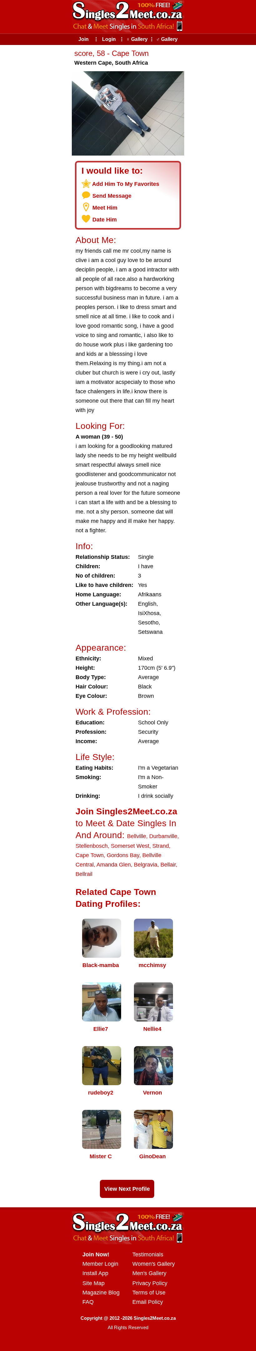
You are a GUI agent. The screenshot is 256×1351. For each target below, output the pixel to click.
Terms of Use (148, 1292)
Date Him (104, 219)
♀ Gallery (137, 39)
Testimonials (147, 1254)
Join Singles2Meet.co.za (126, 811)
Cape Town (90, 855)
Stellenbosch (92, 846)
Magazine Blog (101, 1292)
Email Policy (147, 1302)
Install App (95, 1273)
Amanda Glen (113, 865)
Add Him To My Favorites (125, 184)
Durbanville (163, 836)
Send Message (111, 196)
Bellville (136, 836)
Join (83, 39)
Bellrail (84, 874)
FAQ (88, 1302)
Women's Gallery (153, 1264)
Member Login (100, 1264)
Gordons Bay (123, 855)
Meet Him (104, 208)
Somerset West (130, 846)
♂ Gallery (167, 39)
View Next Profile (127, 1189)
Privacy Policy (149, 1283)
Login (109, 39)
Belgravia (145, 865)
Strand (160, 846)
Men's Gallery (149, 1273)
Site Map (93, 1283)
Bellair (168, 865)
